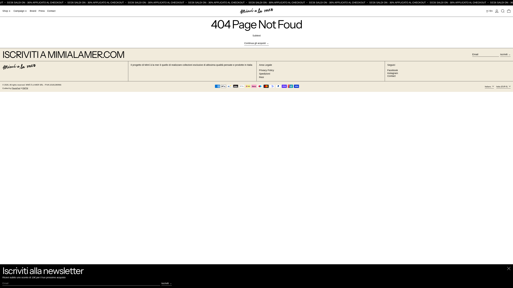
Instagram (392, 73)
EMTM (25, 88)
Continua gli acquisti (255, 43)
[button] (503, 11)
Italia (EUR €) (502, 86)
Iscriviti (504, 54)
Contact (391, 76)
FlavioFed (16, 88)
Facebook (392, 70)
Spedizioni (264, 73)
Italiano (488, 86)
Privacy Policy (266, 70)
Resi (261, 77)
